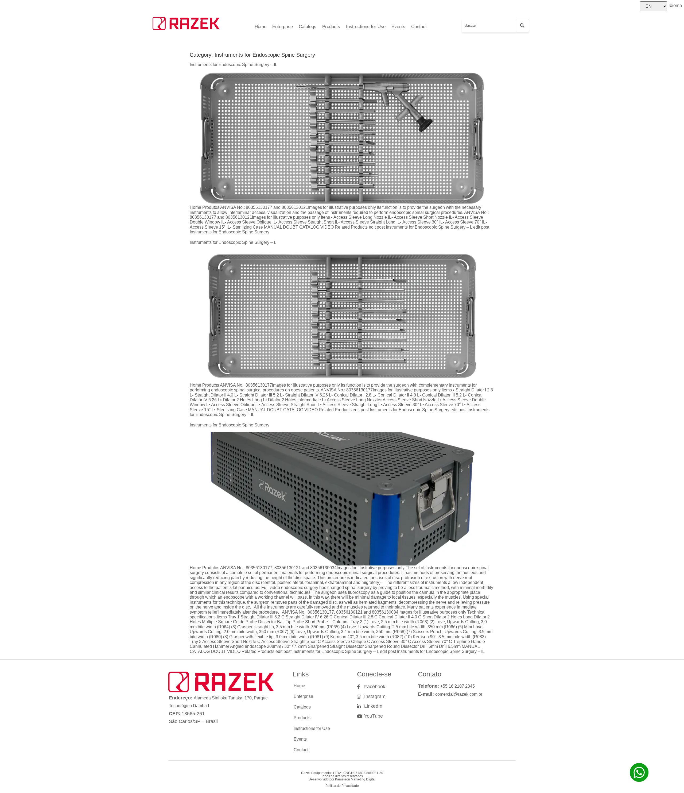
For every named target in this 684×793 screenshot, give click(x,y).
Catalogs (307, 26)
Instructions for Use (366, 26)
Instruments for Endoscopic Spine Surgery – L (233, 242)
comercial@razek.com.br (458, 694)
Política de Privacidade (342, 786)
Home (260, 26)
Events (398, 26)
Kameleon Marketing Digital (355, 779)
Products (331, 26)
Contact (419, 26)
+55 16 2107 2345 (457, 686)
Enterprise (282, 26)
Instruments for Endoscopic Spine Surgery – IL (233, 64)
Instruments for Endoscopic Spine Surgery (229, 425)
